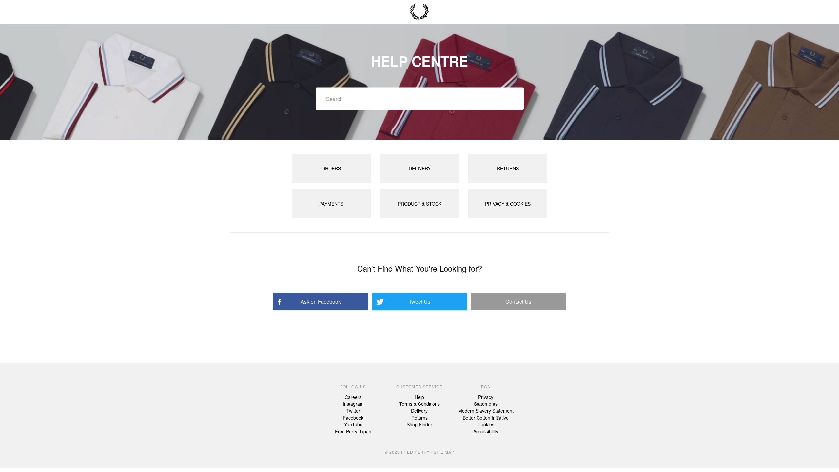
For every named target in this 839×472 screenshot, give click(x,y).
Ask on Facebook (321, 301)
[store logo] (419, 12)
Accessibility (485, 431)
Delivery (419, 410)
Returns (419, 417)
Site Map (444, 452)
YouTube (353, 424)
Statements (486, 404)
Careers (353, 397)
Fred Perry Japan (353, 431)
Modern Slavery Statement (486, 410)
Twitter (353, 410)
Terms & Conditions (419, 404)
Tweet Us (419, 301)
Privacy (485, 397)
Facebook (353, 417)
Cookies (486, 424)
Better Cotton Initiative (486, 417)
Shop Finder (419, 424)
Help (419, 397)
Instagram (353, 404)
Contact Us (518, 301)
